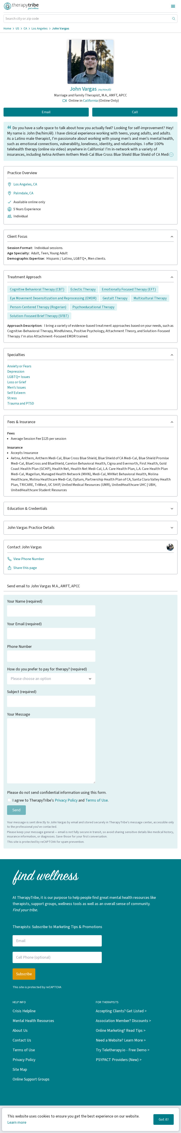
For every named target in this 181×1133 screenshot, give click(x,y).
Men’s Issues (16, 387)
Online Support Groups (31, 1079)
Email (46, 112)
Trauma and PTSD (20, 403)
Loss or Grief (16, 382)
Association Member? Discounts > (123, 1021)
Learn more (16, 1122)
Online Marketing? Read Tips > (120, 1030)
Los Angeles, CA (25, 184)
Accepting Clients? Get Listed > (121, 1011)
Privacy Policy (66, 800)
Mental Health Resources (33, 1021)
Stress (12, 398)
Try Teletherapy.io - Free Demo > (122, 1050)
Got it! (163, 1119)
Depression (15, 371)
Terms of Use (96, 800)
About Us (20, 1030)
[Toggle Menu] (173, 6)
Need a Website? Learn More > (121, 1040)
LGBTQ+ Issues (18, 376)
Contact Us (22, 1040)
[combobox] (51, 679)
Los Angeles (40, 28)
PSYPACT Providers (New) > (118, 1060)
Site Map (20, 1069)
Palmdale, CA (23, 193)
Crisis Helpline (24, 1011)
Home (7, 28)
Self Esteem (16, 392)
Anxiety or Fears (19, 366)
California (90, 100)
